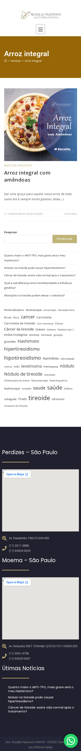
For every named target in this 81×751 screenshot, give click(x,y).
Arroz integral (33, 61)
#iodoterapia (34, 310)
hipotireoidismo (22, 357)
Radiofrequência (58, 380)
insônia (8, 366)
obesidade (49, 374)
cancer (28, 316)
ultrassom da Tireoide (15, 405)
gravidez (10, 341)
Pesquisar (10, 232)
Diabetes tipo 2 (66, 329)
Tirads (22, 399)
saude (39, 388)
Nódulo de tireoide (23, 374)
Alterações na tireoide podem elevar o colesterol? (34, 295)
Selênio (68, 388)
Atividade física (66, 310)
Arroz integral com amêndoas (27, 176)
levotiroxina (31, 366)
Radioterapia (12, 388)
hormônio (51, 358)
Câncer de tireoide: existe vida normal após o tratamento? (40, 275)
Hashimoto (28, 341)
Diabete (40, 329)
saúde (54, 387)
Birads (8, 317)
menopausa (50, 366)
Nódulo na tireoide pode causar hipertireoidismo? (35, 268)
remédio (26, 388)
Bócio (16, 317)
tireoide (39, 398)
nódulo (67, 366)
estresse (34, 335)
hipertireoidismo (22, 349)
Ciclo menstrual (45, 323)
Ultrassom (58, 399)
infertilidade (67, 358)
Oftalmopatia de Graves (17, 380)
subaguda (10, 399)
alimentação (49, 310)
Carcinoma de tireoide (19, 323)
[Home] (5, 61)
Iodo (17, 366)
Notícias (10, 165)
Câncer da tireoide (19, 329)
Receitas (25, 165)
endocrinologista (15, 335)
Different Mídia (43, 747)
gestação (58, 335)
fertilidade (46, 335)
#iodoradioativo (14, 310)
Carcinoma (44, 317)
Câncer (59, 323)
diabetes (51, 329)
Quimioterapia (39, 380)
